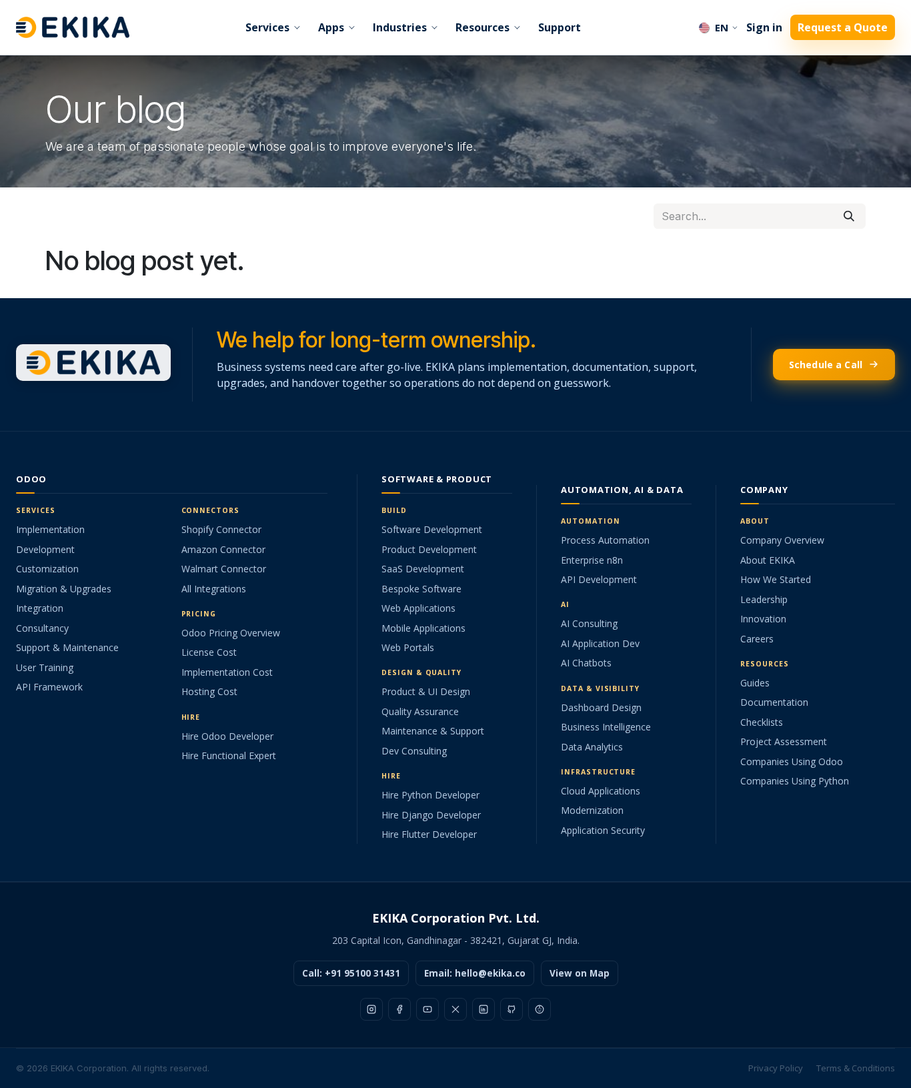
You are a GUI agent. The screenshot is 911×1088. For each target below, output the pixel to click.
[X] (455, 1009)
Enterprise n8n (592, 560)
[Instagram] (371, 1009)
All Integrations (213, 588)
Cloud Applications (600, 790)
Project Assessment (783, 741)
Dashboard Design (601, 707)
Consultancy (42, 628)
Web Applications (418, 608)
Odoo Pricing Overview (230, 632)
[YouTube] (427, 1009)
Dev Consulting (414, 750)
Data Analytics (592, 746)
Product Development (429, 549)
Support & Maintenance (67, 647)
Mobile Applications (423, 628)
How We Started (775, 579)
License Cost (209, 652)
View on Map (580, 973)
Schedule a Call (825, 364)
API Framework (49, 686)
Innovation (763, 618)
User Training (44, 667)
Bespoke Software (421, 588)
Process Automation (605, 540)
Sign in (764, 27)
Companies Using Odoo (791, 761)
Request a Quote (843, 27)
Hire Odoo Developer (227, 736)
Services (267, 27)
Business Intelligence (606, 726)
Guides (755, 682)
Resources (482, 27)
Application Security (603, 830)
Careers (757, 638)
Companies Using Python (794, 780)
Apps (331, 27)
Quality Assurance (420, 711)
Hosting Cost (209, 691)
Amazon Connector (223, 549)
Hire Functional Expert (228, 755)
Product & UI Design (425, 691)
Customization (47, 568)
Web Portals (407, 647)
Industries (400, 27)
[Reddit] (539, 1009)
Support (559, 27)
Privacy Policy (775, 1068)
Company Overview (782, 540)
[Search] (849, 216)
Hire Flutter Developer (429, 834)
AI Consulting (589, 623)
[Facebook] (399, 1009)
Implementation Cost (227, 672)
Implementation (50, 529)
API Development (599, 579)
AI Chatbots (586, 662)
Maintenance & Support (432, 730)
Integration (39, 608)
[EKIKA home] (72, 27)
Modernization (592, 810)
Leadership (764, 599)
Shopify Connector (221, 529)
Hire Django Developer (431, 814)
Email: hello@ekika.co (475, 973)
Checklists (761, 722)
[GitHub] (511, 1009)
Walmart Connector (223, 568)
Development (45, 549)
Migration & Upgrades (63, 588)
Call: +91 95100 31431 (351, 973)
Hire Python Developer (430, 794)
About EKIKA (767, 560)
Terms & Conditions (855, 1068)
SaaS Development (422, 568)
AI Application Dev (600, 643)
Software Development (431, 529)
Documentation (774, 702)
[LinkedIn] (483, 1009)
